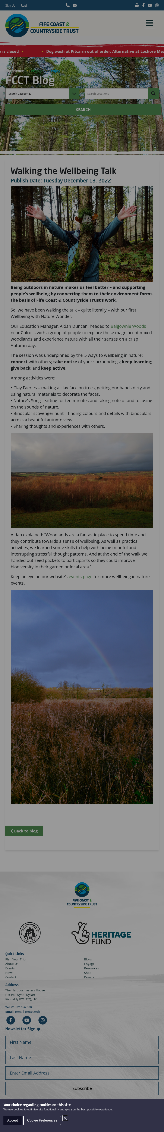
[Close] (65, 1118)
